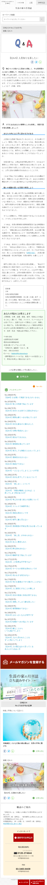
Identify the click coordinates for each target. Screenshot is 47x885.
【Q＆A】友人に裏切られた (15, 542)
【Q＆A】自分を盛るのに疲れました (19, 424)
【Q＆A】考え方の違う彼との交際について (22, 500)
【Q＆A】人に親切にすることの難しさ (20, 588)
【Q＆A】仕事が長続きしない (16, 431)
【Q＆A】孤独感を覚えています (17, 444)
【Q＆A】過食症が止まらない (16, 457)
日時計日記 (31, 253)
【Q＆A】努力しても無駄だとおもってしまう (22, 451)
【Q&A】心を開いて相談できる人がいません (22, 397)
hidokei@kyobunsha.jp (19, 353)
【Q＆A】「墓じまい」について (17, 484)
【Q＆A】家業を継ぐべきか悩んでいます (21, 417)
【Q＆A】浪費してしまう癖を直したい (20, 602)
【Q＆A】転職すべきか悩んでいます (19, 622)
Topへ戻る (39, 386)
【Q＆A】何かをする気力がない (17, 575)
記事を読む (40, 751)
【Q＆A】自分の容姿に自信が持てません (21, 595)
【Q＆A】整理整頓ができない (16, 608)
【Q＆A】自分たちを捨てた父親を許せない (22, 411)
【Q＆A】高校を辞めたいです (16, 513)
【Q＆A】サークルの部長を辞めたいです (21, 569)
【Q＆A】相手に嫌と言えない (16, 520)
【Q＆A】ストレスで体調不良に (17, 506)
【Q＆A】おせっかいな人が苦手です (19, 615)
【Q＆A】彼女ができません (15, 437)
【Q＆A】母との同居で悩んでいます (19, 404)
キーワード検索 (8, 15)
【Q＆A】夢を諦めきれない (15, 549)
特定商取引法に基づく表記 (12, 824)
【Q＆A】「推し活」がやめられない (19, 535)
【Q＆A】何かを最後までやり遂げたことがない (23, 582)
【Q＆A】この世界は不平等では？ (18, 562)
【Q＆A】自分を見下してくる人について (21, 477)
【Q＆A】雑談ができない (15, 464)
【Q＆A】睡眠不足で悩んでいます (18, 555)
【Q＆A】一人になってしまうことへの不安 (22, 471)
